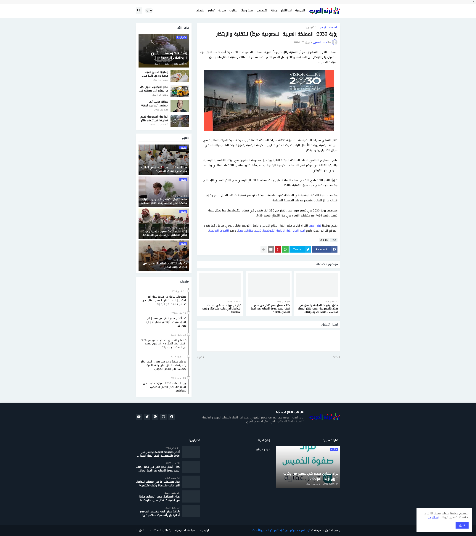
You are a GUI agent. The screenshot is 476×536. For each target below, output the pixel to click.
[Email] (271, 249)
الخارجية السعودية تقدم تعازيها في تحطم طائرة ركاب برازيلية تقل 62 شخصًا (154, 118)
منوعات (200, 10)
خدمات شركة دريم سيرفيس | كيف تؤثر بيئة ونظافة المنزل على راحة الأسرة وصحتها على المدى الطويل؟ (163, 365)
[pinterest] (155, 417)
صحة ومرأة (247, 10)
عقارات (233, 10)
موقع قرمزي (263, 449)
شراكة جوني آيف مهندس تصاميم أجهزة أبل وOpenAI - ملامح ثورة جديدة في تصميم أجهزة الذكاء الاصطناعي (154, 103)
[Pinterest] (278, 249)
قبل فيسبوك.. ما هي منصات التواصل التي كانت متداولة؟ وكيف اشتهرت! (221, 309)
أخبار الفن (299, 230)
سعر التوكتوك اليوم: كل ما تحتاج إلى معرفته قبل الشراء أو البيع (153, 88)
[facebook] (171, 417)
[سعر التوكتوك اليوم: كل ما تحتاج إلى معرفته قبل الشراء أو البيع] (180, 91)
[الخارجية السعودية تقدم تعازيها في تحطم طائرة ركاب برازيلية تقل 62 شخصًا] (180, 121)
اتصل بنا (140, 530)
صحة (240, 230)
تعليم (211, 10)
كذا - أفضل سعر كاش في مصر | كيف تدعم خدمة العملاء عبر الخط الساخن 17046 (270, 309)
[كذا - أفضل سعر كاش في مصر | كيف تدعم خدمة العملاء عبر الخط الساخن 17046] (269, 285)
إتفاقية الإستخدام (160, 530)
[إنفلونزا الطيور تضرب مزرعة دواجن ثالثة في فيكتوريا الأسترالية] (180, 76)
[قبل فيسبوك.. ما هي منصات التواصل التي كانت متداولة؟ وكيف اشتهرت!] (220, 285)
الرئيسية (300, 10)
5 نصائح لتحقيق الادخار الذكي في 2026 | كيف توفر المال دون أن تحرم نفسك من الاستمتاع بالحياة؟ (163, 343)
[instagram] (163, 417)
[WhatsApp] (285, 249)
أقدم (201, 357)
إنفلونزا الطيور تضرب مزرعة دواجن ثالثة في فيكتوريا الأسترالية (155, 74)
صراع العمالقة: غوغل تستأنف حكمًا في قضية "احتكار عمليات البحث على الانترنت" (159, 498)
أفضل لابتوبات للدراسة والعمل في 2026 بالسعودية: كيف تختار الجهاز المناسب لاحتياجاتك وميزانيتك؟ (318, 309)
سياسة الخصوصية (185, 530)
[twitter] (147, 417)
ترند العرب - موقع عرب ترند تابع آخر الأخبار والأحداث (282, 530)
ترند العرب (315, 225)
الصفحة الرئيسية (328, 27)
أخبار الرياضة (284, 230)
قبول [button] (462, 525)
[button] (149, 10)
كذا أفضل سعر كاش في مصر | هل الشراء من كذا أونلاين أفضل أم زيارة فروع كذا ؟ (166, 322)
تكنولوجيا (261, 10)
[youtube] (139, 417)
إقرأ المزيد (433, 517)
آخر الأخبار (286, 10)
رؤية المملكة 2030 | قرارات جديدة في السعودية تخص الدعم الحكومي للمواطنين (164, 386)
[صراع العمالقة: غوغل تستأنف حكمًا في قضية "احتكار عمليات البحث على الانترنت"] (191, 496)
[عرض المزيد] (263, 249)
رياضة (274, 10)
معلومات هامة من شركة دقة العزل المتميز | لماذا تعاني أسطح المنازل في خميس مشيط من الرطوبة (164, 300)
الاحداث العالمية (219, 230)
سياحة (222, 10)
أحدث (335, 357)
